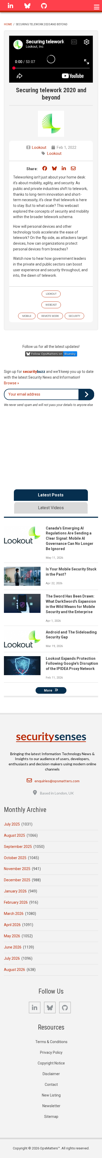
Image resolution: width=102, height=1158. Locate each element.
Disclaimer (51, 1074)
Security (74, 316)
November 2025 (17, 869)
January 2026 (15, 891)
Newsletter (51, 1106)
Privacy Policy (51, 1052)
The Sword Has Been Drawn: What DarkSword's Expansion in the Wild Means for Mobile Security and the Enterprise (71, 604)
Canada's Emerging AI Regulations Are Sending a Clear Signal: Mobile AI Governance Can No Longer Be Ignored (69, 538)
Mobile (26, 316)
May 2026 (12, 936)
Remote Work (50, 316)
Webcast (51, 304)
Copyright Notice (51, 1063)
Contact (51, 1084)
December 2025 (17, 880)
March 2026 (14, 913)
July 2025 (12, 824)
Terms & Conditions (51, 1042)
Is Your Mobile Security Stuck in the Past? (71, 571)
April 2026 (12, 925)
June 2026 (12, 947)
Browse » (11, 383)
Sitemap (51, 1116)
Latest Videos (51, 507)
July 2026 (12, 958)
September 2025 (18, 847)
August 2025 (14, 835)
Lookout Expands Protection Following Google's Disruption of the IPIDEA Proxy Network (72, 663)
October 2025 (15, 858)
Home (8, 24)
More (48, 690)
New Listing (51, 1095)
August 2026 (14, 970)
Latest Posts (51, 494)
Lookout (39, 147)
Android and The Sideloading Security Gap (71, 634)
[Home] (51, 737)
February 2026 (16, 902)
